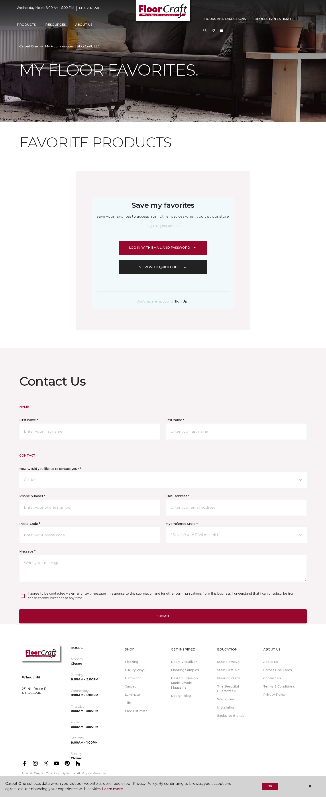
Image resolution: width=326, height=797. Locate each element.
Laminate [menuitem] (132, 695)
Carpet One (28, 46)
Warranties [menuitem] (226, 699)
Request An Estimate (274, 19)
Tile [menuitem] (128, 703)
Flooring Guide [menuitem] (229, 678)
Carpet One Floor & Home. (55, 773)
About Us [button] (83, 25)
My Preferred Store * (181, 523)
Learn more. (113, 789)
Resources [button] (55, 25)
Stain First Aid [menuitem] (228, 670)
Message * (27, 551)
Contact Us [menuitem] (272, 678)
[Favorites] (213, 30)
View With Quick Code (159, 267)
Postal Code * (29, 523)
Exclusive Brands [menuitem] (230, 716)
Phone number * (32, 496)
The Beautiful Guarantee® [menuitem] (228, 688)
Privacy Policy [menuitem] (274, 695)
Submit (163, 616)
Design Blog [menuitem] (181, 696)
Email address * (177, 496)
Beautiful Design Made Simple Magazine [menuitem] (184, 683)
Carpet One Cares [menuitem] (277, 670)
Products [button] (26, 25)
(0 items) (221, 30)
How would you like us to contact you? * (50, 468)
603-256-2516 (89, 8)
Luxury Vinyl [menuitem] (135, 670)
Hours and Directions (225, 19)
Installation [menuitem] (226, 707)
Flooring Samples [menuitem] (185, 670)
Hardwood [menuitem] (133, 678)
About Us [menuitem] (270, 662)
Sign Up (180, 301)
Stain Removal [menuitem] (228, 662)
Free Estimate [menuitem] (136, 711)
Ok (269, 786)
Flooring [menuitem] (131, 662)
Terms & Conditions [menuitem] (279, 686)
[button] (205, 30)
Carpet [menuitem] (130, 686)
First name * (28, 420)
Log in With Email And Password (159, 248)
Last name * (175, 420)
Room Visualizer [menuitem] (184, 662)
